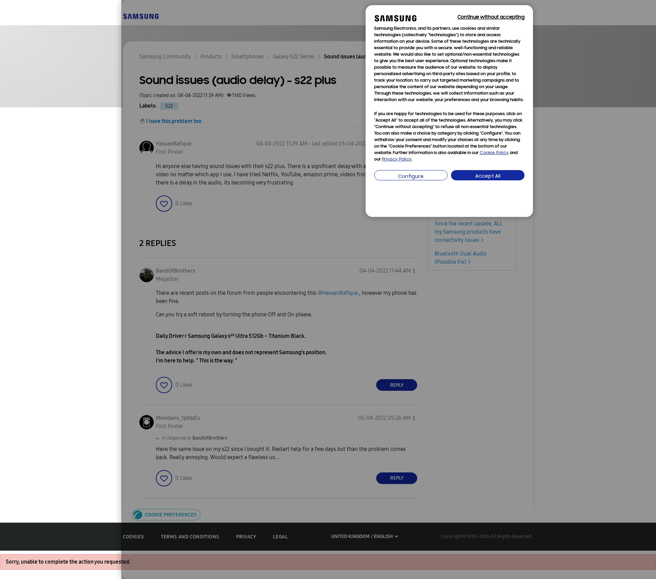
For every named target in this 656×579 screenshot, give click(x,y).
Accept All (488, 176)
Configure (411, 176)
